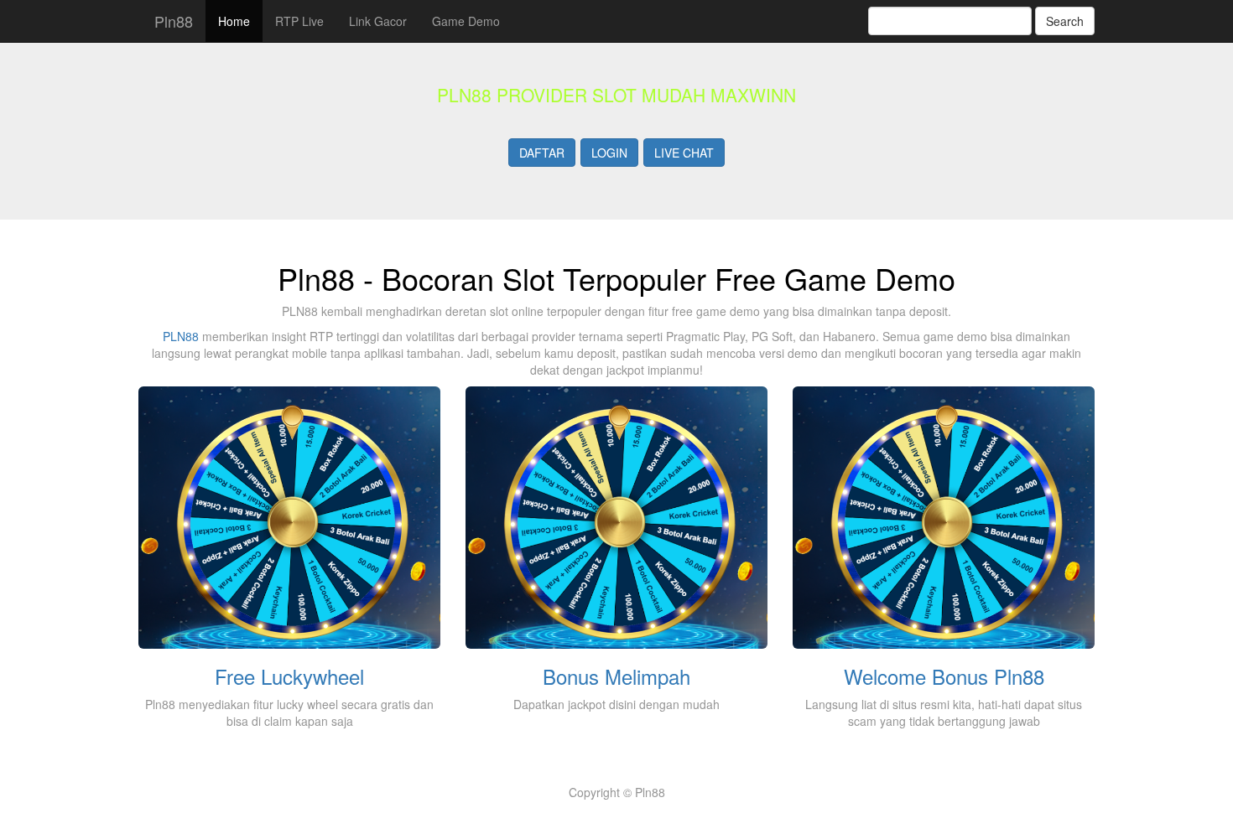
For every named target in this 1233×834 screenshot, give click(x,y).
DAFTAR (541, 152)
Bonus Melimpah (616, 676)
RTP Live (299, 21)
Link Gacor (378, 21)
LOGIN (609, 152)
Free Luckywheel (289, 676)
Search (1065, 21)
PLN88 (181, 336)
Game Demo (466, 21)
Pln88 (171, 21)
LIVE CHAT (684, 152)
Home (234, 21)
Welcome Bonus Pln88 (944, 676)
